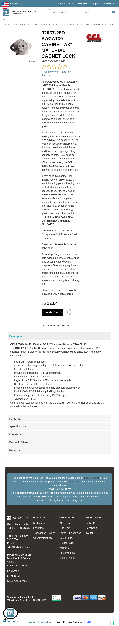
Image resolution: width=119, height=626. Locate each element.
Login (95, 3)
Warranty (64, 548)
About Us (65, 523)
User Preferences (43, 538)
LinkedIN (91, 523)
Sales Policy (66, 538)
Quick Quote (14, 576)
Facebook (91, 528)
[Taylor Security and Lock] (19, 12)
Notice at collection (40, 622)
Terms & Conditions (70, 533)
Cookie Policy (67, 557)
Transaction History (44, 533)
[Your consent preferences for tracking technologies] (114, 623)
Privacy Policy (67, 553)
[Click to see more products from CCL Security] (94, 38)
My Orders (39, 523)
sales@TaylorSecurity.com (19, 547)
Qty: (62, 312)
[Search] (86, 12)
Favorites (38, 528)
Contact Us (108, 3)
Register (82, 3)
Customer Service (17, 581)
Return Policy (67, 543)
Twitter (89, 533)
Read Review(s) (50, 71)
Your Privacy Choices (69, 622)
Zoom (32, 61)
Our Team (65, 528)
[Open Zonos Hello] (5, 5)
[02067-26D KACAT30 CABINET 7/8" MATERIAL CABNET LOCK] (20, 31)
